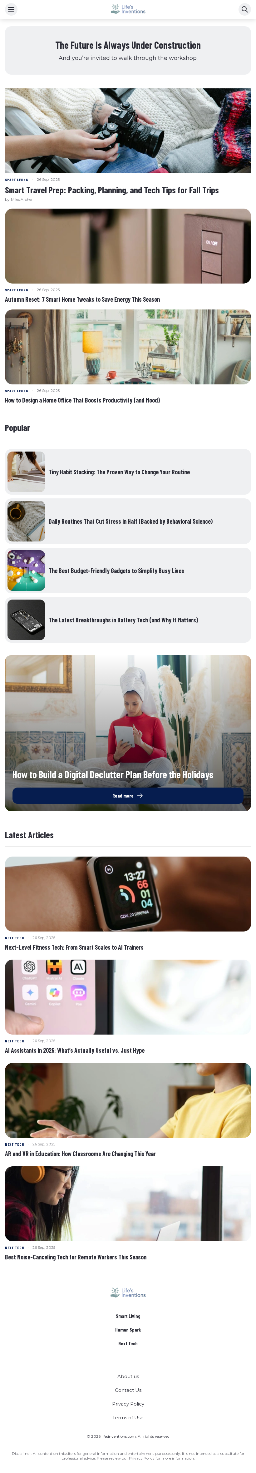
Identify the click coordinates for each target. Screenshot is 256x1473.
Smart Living (128, 1316)
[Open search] (245, 9)
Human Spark (128, 1329)
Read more (123, 795)
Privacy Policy (128, 1404)
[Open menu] (11, 9)
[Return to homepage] (128, 1293)
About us (128, 1376)
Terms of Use (128, 1418)
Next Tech (128, 1343)
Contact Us (128, 1390)
